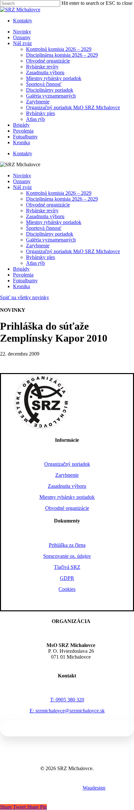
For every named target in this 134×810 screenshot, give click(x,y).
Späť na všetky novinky (24, 297)
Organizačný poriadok (67, 464)
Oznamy (22, 181)
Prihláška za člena (67, 545)
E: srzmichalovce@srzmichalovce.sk (67, 710)
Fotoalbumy (25, 280)
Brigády (21, 269)
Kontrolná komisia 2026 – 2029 (58, 193)
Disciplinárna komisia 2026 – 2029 (62, 199)
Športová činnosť (43, 228)
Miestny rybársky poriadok (53, 222)
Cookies (67, 589)
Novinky (22, 175)
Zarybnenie (37, 245)
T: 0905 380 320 (67, 699)
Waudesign (94, 788)
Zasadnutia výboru (45, 216)
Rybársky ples (40, 257)
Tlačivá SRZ (67, 567)
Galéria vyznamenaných (51, 239)
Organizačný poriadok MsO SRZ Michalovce (73, 251)
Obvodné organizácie (48, 204)
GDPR (67, 578)
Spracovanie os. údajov (67, 556)
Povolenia (23, 274)
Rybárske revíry (42, 210)
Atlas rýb (35, 263)
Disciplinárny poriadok (49, 234)
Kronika (21, 286)
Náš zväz (22, 187)
